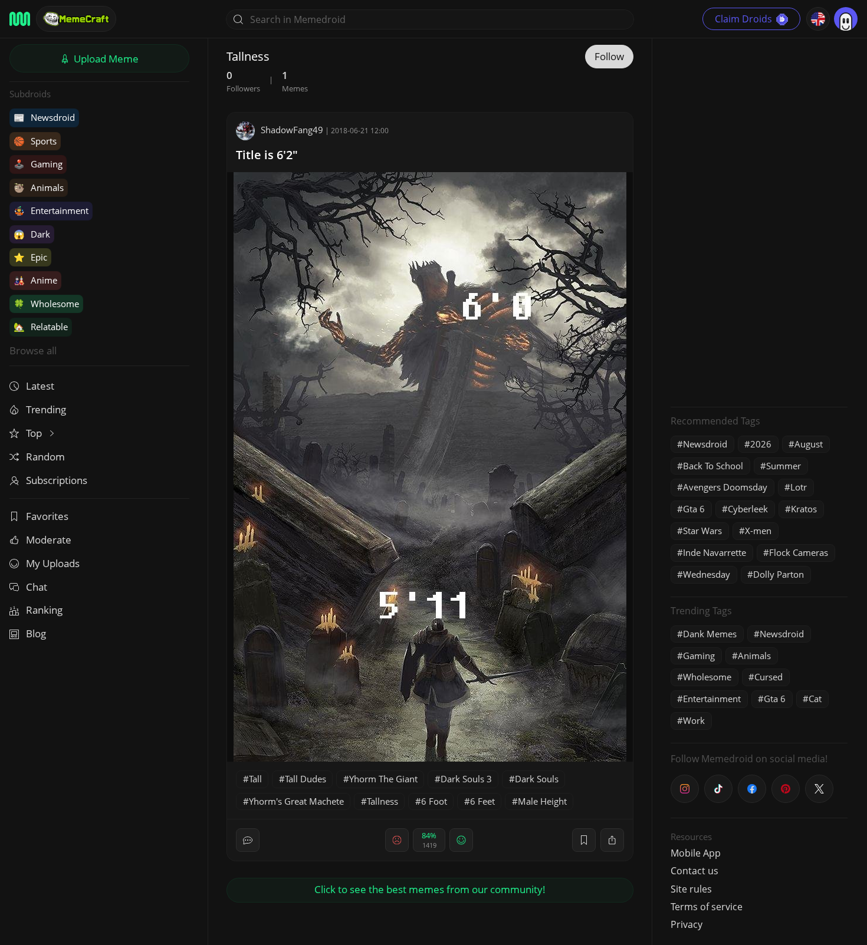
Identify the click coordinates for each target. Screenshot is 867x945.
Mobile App (696, 853)
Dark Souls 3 (466, 779)
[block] (612, 840)
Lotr (798, 487)
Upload (105, 58)
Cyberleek (748, 509)
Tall (255, 779)
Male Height (542, 801)
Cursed (768, 677)
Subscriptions (56, 480)
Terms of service (707, 906)
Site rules (691, 889)
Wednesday (706, 574)
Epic (30, 257)
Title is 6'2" (267, 155)
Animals (39, 187)
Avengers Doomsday (725, 487)
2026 (760, 444)
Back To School (713, 466)
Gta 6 (694, 509)
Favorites (47, 516)
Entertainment (51, 210)
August (808, 444)
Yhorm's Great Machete (296, 801)
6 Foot (434, 801)
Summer (783, 466)
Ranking (44, 610)
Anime (35, 280)
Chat (36, 587)
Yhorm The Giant (383, 779)
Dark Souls (537, 779)
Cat (815, 698)
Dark (32, 234)
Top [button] (35, 433)
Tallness (382, 801)
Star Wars (702, 530)
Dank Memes (710, 634)
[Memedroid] (19, 19)
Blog (36, 633)
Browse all (33, 350)
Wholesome (46, 303)
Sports (35, 141)
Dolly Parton (778, 574)
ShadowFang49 (292, 130)
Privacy (686, 924)
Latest (40, 386)
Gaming (38, 164)
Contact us (694, 870)
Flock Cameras (798, 552)
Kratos (804, 509)
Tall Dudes (305, 779)
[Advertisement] (759, 221)
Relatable (41, 326)
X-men (758, 530)
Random (45, 456)
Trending (46, 409)
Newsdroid (44, 117)
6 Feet (482, 801)
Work (694, 720)
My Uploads (53, 563)
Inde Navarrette (714, 552)
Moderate (48, 539)
